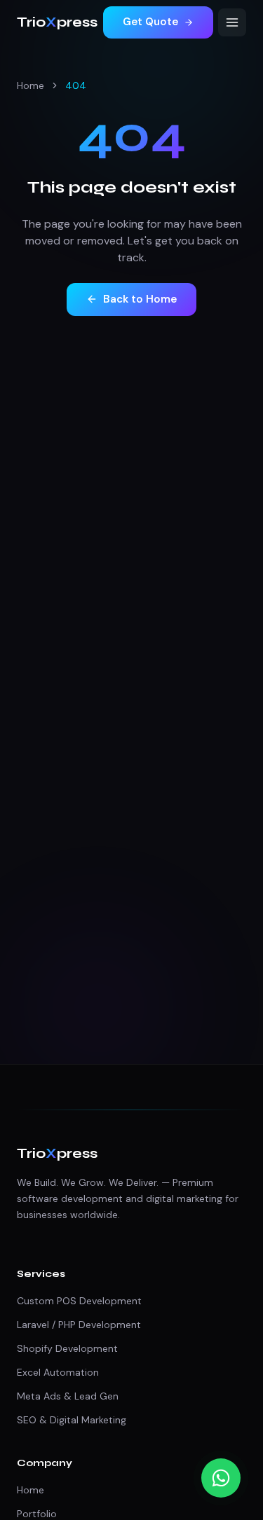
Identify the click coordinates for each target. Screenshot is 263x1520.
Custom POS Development (79, 1300)
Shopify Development (67, 1348)
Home (30, 85)
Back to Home (140, 299)
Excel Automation (58, 1372)
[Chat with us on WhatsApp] (221, 1478)
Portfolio (37, 1513)
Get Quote (150, 22)
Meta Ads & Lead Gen (68, 1396)
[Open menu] (232, 22)
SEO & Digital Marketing (71, 1420)
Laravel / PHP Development (79, 1324)
